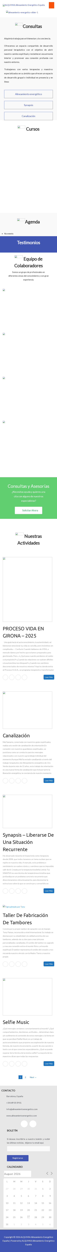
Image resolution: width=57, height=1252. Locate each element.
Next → (33, 1077)
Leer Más (49, 677)
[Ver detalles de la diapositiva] (22, 12)
